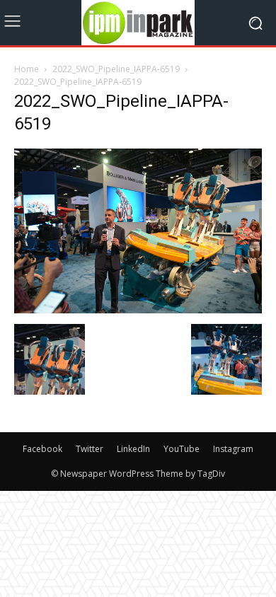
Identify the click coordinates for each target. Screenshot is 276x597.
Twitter (89, 449)
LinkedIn (133, 449)
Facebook (42, 449)
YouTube (181, 449)
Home (26, 69)
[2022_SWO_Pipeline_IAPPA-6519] (138, 309)
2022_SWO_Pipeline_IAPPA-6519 (116, 69)
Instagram (233, 449)
